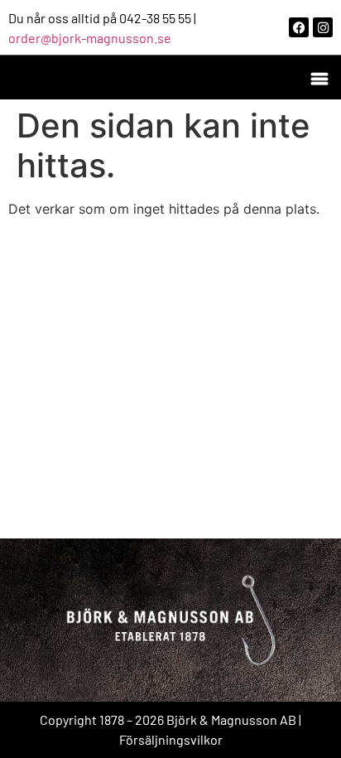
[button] (319, 77)
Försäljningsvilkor (171, 739)
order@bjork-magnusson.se (89, 38)
